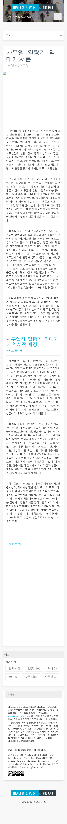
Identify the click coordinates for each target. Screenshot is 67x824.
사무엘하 (31, 676)
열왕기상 (34, 668)
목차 (8, 35)
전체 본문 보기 (14, 543)
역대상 (12, 676)
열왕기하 (14, 668)
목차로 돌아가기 (15, 350)
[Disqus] (33, 597)
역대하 (52, 668)
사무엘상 (50, 676)
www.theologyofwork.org (19, 716)
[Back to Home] (33, 792)
